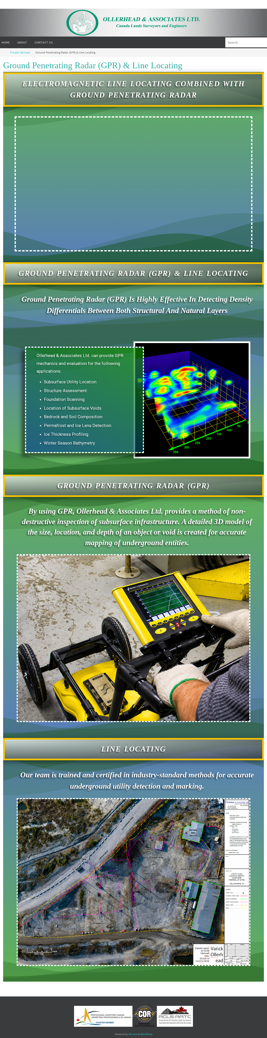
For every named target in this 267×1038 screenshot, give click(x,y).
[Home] (3, 52)
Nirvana (132, 1034)
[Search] (262, 43)
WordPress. (146, 1034)
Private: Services (20, 52)
